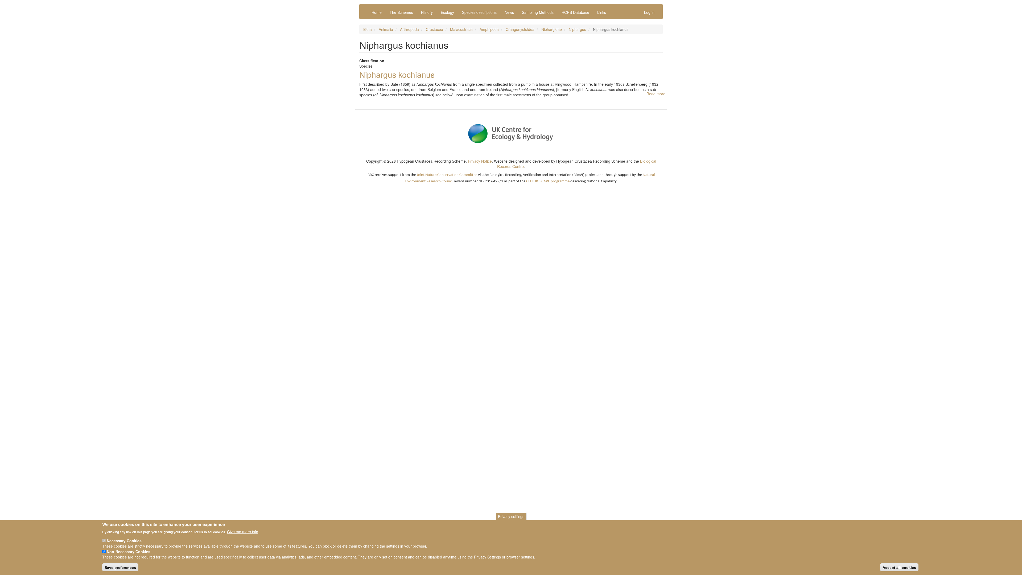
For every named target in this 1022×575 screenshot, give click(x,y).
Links (601, 12)
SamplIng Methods (538, 12)
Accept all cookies (899, 567)
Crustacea (434, 29)
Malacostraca (461, 29)
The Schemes (401, 12)
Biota (367, 29)
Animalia (386, 29)
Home (377, 12)
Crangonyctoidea (520, 29)
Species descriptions (479, 12)
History (427, 12)
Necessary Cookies (124, 540)
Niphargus (577, 29)
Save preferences (120, 567)
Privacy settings (511, 516)
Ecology (447, 12)
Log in (649, 12)
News (509, 12)
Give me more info (242, 531)
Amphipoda (489, 29)
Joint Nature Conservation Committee (447, 175)
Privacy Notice (480, 161)
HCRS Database (575, 12)
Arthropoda (409, 29)
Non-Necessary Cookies (128, 551)
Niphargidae (551, 29)
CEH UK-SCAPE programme (548, 181)
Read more (655, 93)
